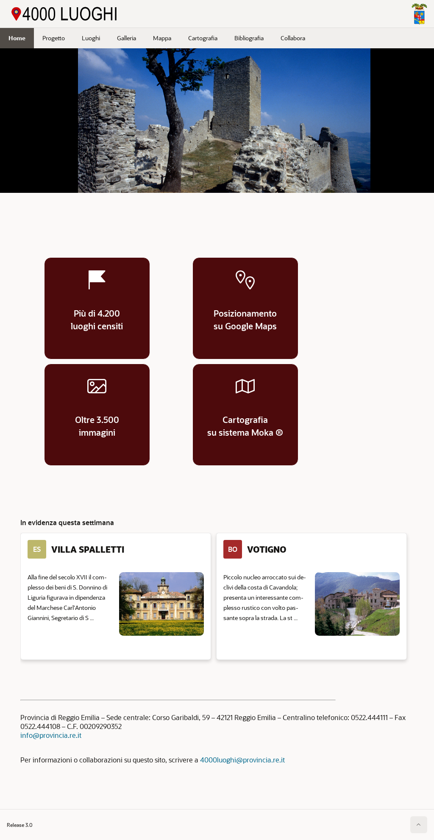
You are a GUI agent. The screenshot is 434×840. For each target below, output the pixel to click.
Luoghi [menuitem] (91, 38)
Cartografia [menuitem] (202, 38)
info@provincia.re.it (50, 735)
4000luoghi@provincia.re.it (242, 759)
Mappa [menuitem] (162, 38)
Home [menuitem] (16, 38)
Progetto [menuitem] (53, 38)
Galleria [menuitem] (126, 38)
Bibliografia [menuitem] (249, 38)
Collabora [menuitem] (293, 38)
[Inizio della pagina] (418, 824)
